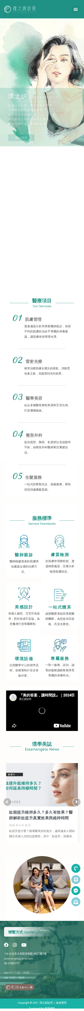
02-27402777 (11, 963)
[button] (75, 9)
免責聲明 (61, 1002)
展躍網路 (49, 1008)
